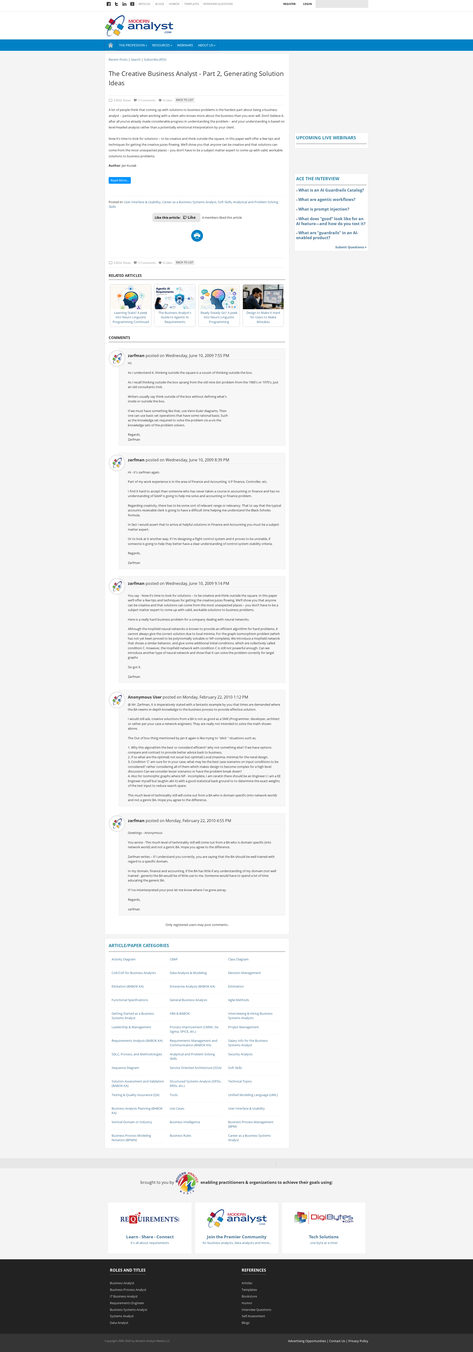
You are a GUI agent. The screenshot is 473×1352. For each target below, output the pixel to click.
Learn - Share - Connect (150, 1237)
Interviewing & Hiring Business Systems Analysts (250, 1015)
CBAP (174, 959)
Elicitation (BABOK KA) (128, 986)
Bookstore (249, 1296)
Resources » (162, 45)
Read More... (120, 180)
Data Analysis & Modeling (188, 973)
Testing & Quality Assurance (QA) (135, 1095)
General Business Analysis (188, 1000)
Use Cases (177, 1108)
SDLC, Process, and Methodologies (137, 1054)
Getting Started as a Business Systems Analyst (133, 1015)
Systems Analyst (122, 1316)
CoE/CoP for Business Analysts (134, 973)
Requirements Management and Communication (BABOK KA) (193, 1042)
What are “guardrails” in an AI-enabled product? (327, 235)
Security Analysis (240, 1054)
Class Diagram (238, 959)
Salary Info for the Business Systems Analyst (248, 1042)
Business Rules (180, 1135)
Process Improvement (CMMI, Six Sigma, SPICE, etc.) (194, 1029)
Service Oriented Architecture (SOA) (195, 1067)
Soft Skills (225, 202)
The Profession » (133, 45)
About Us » (206, 45)
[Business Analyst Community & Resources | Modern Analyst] (139, 25)
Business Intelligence (185, 1122)
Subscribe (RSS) (155, 59)
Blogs (159, 4)
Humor (174, 4)
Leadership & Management (131, 1027)
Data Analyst (119, 1322)
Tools (174, 1095)
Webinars (185, 45)
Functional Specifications (130, 1000)
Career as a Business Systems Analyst (189, 202)
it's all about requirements (150, 1243)
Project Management (243, 1027)
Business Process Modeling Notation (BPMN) (131, 1137)
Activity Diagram (123, 959)
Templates (191, 4)
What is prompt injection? (323, 209)
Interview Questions (218, 4)
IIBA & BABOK (180, 1013)
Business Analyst (122, 1283)
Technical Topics (240, 1081)
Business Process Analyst (128, 1289)
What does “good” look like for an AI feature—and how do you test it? (331, 221)
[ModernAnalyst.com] (237, 1218)
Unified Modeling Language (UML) (253, 1095)
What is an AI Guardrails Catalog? (331, 190)
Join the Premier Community (237, 1237)
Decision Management (244, 973)
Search (136, 59)
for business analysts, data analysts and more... (237, 1243)
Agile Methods (238, 1000)
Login (307, 4)
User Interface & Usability (142, 202)
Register (289, 4)
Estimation (236, 986)
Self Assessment (253, 1316)
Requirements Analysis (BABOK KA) (137, 1040)
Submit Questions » (351, 247)
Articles (144, 4)
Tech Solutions (323, 1237)
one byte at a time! (324, 1243)
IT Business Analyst (124, 1296)
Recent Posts (118, 59)
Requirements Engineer (127, 1303)
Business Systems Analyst (128, 1309)
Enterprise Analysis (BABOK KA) (192, 986)
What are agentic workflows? (326, 199)
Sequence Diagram (125, 1067)
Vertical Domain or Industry (132, 1122)
